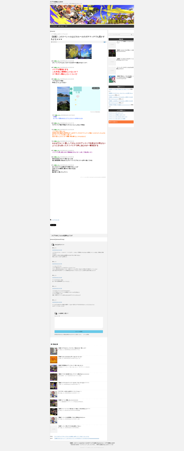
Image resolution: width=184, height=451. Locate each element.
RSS (66, 26)
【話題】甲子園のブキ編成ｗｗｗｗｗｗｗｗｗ (119, 104)
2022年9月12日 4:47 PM (57, 288)
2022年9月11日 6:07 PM (57, 263)
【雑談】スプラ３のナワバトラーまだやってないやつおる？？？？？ (73, 382)
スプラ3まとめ (54, 26)
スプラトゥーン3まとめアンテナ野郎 (117, 118)
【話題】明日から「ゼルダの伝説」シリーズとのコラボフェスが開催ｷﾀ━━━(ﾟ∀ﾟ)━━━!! (125, 77)
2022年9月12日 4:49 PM (57, 302)
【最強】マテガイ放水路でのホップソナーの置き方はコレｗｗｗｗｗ (73, 374)
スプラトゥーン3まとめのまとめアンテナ (118, 116)
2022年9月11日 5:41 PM (57, 250)
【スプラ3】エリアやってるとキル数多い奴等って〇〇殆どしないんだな (71, 436)
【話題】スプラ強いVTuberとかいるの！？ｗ (119, 89)
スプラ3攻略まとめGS (56, 2)
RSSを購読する (114, 121)
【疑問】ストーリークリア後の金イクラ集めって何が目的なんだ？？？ (74, 408)
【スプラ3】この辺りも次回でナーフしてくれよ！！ (70, 391)
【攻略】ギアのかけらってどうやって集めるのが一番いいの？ (72, 348)
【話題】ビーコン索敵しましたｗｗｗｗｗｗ (68, 400)
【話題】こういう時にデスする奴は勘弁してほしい (69, 426)
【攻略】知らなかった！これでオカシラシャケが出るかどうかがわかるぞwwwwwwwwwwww (76, 438)
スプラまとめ (55, 219)
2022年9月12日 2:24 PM (57, 277)
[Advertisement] (78, 200)
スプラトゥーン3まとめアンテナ (116, 112)
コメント (57, 316)
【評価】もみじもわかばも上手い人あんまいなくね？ (70, 356)
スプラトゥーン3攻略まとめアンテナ (117, 114)
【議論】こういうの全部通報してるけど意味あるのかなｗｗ (71, 417)
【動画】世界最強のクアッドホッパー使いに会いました (70, 365)
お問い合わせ (61, 26)
